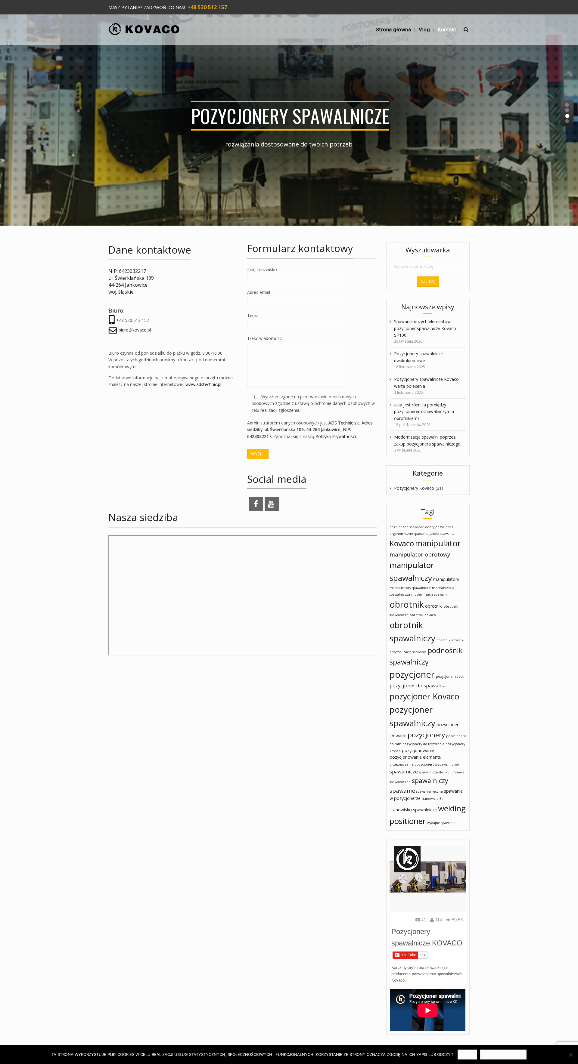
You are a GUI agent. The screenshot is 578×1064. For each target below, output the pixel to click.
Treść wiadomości (265, 338)
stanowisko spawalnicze (413, 810)
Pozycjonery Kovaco (414, 488)
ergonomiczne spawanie (409, 534)
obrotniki (434, 606)
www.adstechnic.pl (203, 384)
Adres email (258, 292)
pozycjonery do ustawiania (423, 744)
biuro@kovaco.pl (135, 330)
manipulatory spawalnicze (410, 588)
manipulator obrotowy (420, 554)
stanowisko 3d (432, 799)
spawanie (402, 790)
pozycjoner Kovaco (424, 696)
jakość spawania (442, 534)
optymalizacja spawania (408, 652)
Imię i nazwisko (262, 269)
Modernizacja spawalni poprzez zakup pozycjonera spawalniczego (427, 440)
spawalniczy (430, 780)
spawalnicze (404, 771)
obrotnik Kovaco (423, 615)
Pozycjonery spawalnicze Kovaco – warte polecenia (428, 382)
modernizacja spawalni (429, 594)
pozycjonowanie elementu (415, 757)
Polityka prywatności (503, 1054)
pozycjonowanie (418, 750)
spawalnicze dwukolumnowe (442, 772)
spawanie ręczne (429, 791)
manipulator (438, 543)
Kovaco (402, 543)
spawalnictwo (448, 764)
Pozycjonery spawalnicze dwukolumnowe (418, 357)
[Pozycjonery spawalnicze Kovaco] (144, 27)
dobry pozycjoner (439, 527)
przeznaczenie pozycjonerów (413, 764)
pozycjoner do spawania (418, 685)
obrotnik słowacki (450, 640)
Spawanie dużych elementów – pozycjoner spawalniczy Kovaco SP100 (425, 328)
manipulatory (446, 579)
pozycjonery (426, 734)
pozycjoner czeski (450, 676)
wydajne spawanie (441, 823)
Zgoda (467, 1054)
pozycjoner (412, 674)
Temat (253, 315)
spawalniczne (400, 782)
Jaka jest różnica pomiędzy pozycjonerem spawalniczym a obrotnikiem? (424, 411)
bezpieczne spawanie (407, 527)
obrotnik (407, 604)
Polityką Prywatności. (335, 436)
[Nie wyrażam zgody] (570, 1055)
